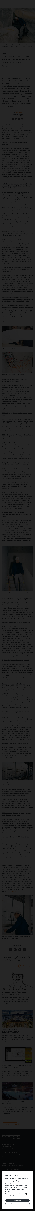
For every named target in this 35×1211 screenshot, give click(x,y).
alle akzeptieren (17, 1200)
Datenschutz (22, 1194)
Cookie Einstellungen (17, 1204)
